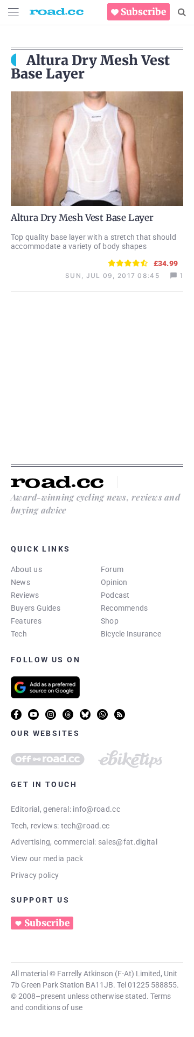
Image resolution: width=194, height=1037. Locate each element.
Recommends (124, 608)
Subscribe (143, 12)
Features (26, 621)
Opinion (114, 582)
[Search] (182, 12)
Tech (19, 634)
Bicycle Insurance (131, 634)
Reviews (25, 595)
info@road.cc (96, 809)
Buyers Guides (35, 608)
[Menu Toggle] (13, 12)
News (20, 582)
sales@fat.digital (127, 842)
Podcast (115, 595)
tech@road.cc (85, 825)
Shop (110, 621)
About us (26, 569)
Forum (112, 569)
